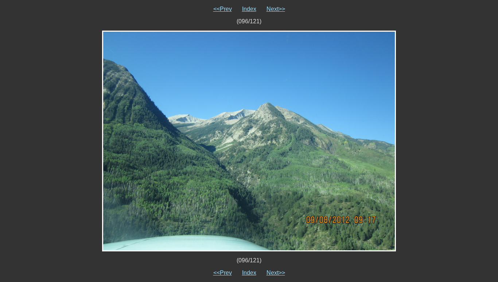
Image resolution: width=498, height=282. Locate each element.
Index (249, 9)
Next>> (275, 9)
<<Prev (222, 9)
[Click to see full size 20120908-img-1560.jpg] (249, 140)
